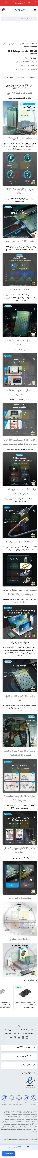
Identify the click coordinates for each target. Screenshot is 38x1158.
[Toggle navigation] (35, 10)
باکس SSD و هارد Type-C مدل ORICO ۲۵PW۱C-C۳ (25, 1004)
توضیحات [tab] (32, 78)
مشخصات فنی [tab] (20, 78)
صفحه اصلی (33, 44)
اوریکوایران (9, 1139)
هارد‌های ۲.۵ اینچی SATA (19, 808)
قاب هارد (11, 44)
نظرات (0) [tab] (10, 78)
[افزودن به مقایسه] (34, 32)
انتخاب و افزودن (8, 1153)
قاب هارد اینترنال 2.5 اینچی (24, 69)
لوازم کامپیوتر (22, 44)
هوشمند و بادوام (20, 642)
